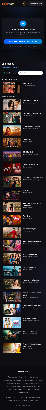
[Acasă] (8, 3)
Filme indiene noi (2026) (12, 380)
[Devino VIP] (24, 3)
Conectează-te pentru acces (24, 41)
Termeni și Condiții (13, 401)
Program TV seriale (32, 390)
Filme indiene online (15, 377)
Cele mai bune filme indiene (33, 380)
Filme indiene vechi (14, 383)
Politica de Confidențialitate (30, 398)
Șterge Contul (34, 401)
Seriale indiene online (31, 383)
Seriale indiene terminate (31, 386)
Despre (9, 398)
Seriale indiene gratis (14, 390)
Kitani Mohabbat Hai (9, 67)
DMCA (24, 401)
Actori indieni (23, 393)
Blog (15, 398)
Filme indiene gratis (31, 377)
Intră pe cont (37, 3)
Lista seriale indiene (13, 386)
